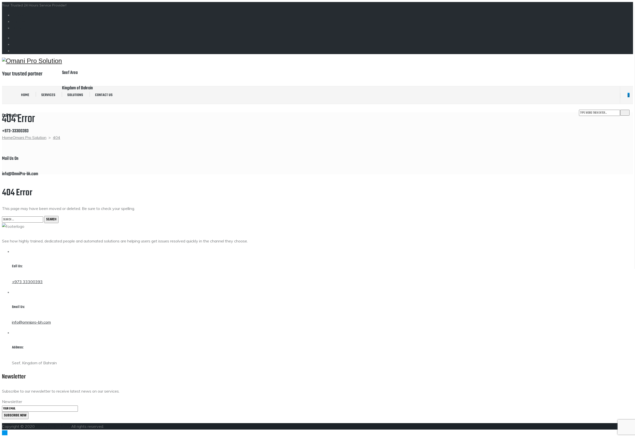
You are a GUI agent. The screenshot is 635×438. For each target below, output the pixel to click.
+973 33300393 (27, 281)
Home (25, 95)
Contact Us (104, 95)
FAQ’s (16, 28)
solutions (75, 95)
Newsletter (12, 401)
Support (19, 15)
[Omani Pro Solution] (32, 61)
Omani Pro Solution (52, 426)
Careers (18, 21)
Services (48, 95)
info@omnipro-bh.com (31, 322)
